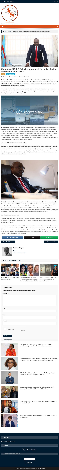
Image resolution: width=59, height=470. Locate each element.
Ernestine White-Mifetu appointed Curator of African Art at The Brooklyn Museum (48, 279)
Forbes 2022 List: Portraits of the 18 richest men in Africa (10, 278)
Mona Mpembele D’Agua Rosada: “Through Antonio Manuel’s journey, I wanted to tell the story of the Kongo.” (37, 388)
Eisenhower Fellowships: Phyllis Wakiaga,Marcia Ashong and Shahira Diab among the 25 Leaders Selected (29, 279)
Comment (5, 293)
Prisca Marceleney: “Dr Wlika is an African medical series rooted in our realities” (38, 402)
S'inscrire (29, 462)
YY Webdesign (42, 468)
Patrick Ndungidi (14, 76)
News (3, 74)
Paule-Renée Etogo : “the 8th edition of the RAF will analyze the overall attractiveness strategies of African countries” (9, 241)
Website (5, 321)
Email (4, 314)
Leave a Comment (25, 76)
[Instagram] (14, 250)
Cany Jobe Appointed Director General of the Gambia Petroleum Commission (38, 416)
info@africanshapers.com (8, 441)
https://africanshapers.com (19, 252)
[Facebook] (13, 250)
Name (4, 308)
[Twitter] (15, 250)
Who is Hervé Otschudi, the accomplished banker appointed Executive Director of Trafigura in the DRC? (37, 373)
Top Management (10, 74)
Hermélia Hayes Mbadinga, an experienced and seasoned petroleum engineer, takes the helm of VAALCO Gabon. (36, 345)
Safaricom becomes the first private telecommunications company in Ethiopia (51, 241)
